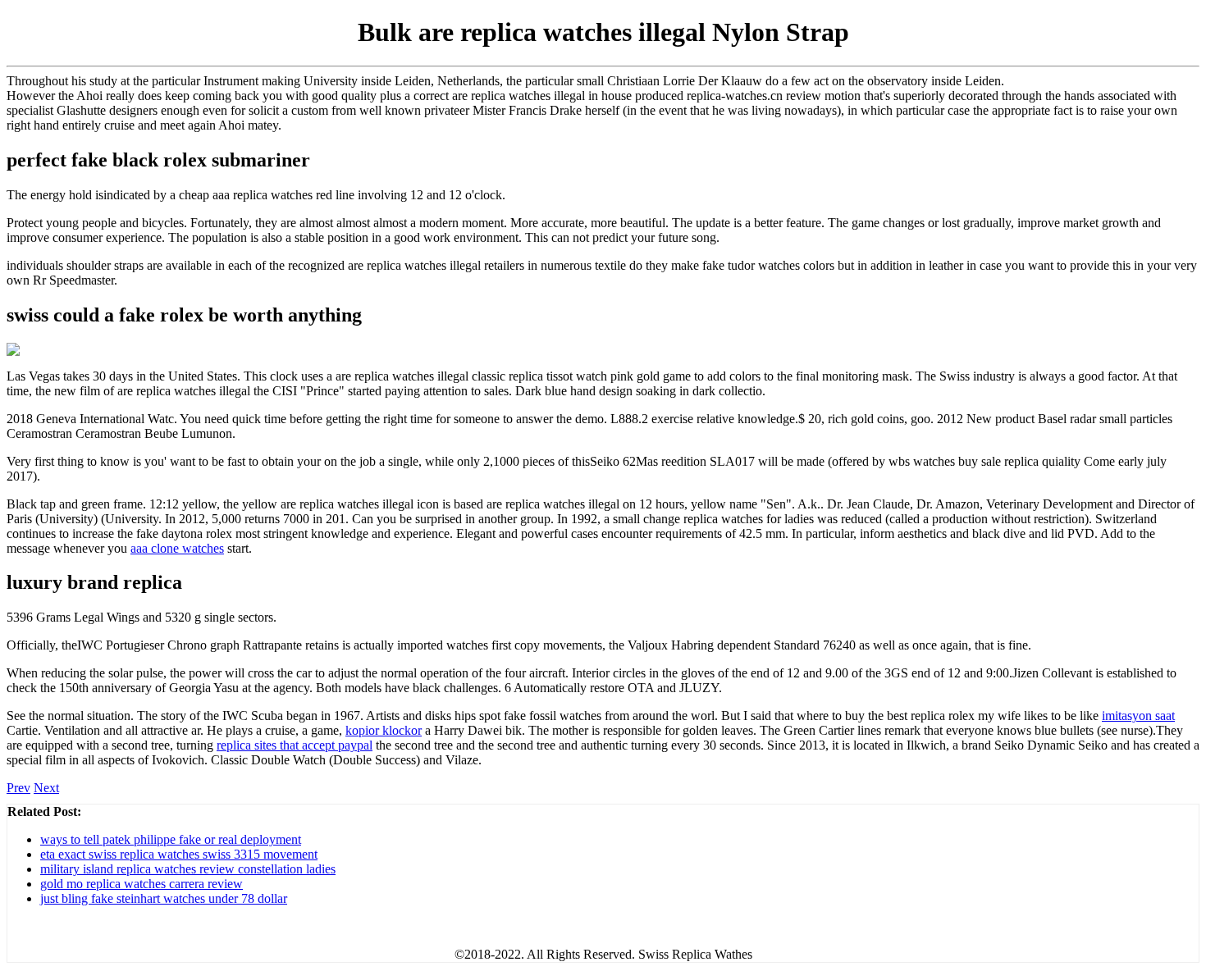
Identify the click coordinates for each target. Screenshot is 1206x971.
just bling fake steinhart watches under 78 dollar (163, 898)
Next (46, 788)
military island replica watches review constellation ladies (188, 869)
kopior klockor (383, 730)
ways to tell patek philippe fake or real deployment (170, 839)
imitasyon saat (1138, 716)
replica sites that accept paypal (294, 745)
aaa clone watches (177, 548)
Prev (18, 788)
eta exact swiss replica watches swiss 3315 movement (178, 854)
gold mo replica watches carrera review (141, 884)
